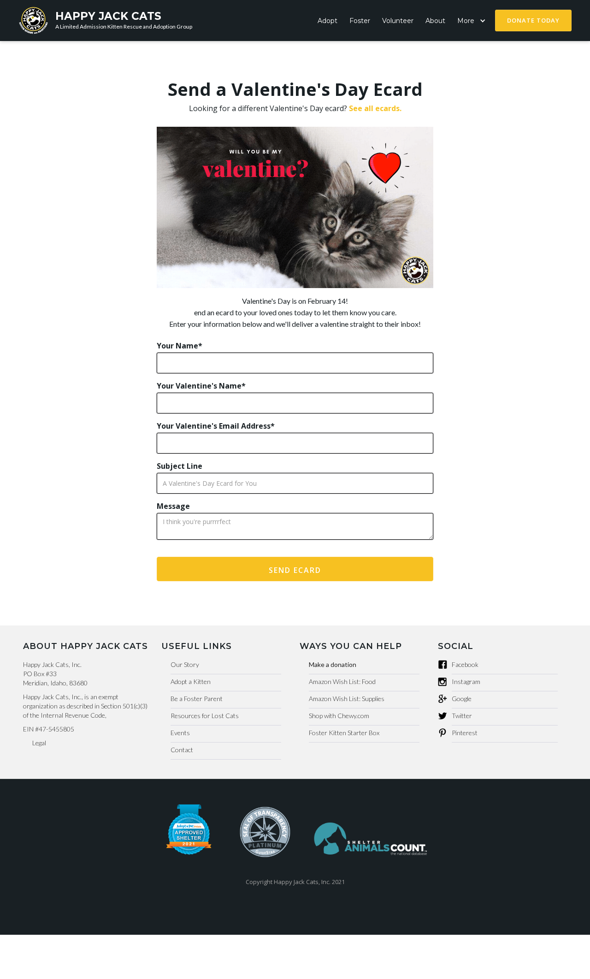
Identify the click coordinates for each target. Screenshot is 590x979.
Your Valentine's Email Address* (216, 426)
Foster (359, 21)
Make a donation (332, 664)
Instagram (466, 681)
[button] (473, 21)
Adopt (327, 21)
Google (462, 698)
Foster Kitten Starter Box (344, 733)
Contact (182, 750)
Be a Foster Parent (197, 698)
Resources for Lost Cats (205, 716)
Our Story (185, 664)
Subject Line (179, 466)
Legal (39, 743)
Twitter (462, 716)
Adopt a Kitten (191, 681)
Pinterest (465, 733)
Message (173, 506)
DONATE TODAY (533, 20)
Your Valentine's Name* (201, 385)
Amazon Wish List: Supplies (346, 698)
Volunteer (397, 21)
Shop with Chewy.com (339, 716)
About (435, 21)
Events (180, 733)
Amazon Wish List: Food (342, 681)
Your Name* (179, 345)
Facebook (465, 664)
